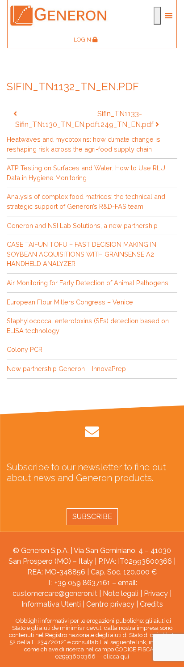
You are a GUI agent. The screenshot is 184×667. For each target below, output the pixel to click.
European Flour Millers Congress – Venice (70, 302)
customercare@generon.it (55, 593)
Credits (151, 604)
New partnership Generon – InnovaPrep (66, 368)
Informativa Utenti (51, 604)
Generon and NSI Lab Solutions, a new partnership (82, 225)
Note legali (120, 593)
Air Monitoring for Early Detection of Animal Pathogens (87, 283)
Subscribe (92, 516)
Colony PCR (24, 349)
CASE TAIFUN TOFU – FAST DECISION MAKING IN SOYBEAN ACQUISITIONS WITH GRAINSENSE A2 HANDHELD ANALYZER (81, 254)
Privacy (156, 593)
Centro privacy (110, 604)
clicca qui (116, 656)
